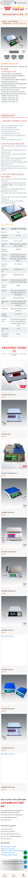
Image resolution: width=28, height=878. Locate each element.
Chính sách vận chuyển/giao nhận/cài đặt (11, 836)
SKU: (2, 66)
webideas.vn (21, 863)
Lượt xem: (21, 66)
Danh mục (14, 876)
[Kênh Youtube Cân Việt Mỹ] (8, 847)
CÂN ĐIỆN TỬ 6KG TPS (7, 748)
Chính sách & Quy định (6, 829)
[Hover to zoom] (14, 40)
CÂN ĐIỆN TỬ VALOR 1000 (8, 552)
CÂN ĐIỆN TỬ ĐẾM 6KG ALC (9, 473)
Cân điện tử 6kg (5, 434)
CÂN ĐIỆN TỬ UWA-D (7, 669)
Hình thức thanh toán (6, 838)
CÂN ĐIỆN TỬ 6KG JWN (8, 787)
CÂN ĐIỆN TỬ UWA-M (7, 630)
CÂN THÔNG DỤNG (5, 392)
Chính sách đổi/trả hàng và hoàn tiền (10, 834)
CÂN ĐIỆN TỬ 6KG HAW (8, 709)
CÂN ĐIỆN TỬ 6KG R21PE (8, 395)
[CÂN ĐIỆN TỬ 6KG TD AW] (7, 58)
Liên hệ (23, 876)
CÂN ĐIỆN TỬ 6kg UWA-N (8, 591)
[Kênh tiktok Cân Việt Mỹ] (8, 849)
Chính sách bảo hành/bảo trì (8, 831)
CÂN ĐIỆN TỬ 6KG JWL (7, 512)
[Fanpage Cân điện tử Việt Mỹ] (9, 855)
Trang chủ (4, 876)
